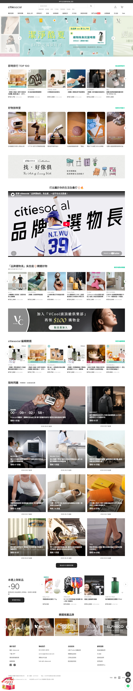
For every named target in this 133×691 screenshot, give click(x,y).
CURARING (31, 89)
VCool (10, 365)
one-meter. (50, 292)
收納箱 (47, 9)
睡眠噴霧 (41, 9)
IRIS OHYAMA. (110, 292)
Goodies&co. (12, 89)
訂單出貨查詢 (72, 657)
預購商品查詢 (72, 654)
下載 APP (12, 654)
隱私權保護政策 (14, 657)
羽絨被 (68, 9)
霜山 (107, 89)
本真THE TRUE (110, 597)
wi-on (10, 292)
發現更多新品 (16, 600)
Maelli (88, 365)
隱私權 (48, 679)
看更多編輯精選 (120, 341)
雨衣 (52, 9)
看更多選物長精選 (119, 267)
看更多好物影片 (120, 108)
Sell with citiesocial (45, 661)
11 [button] (73, 57)
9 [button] (70, 57)
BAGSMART (90, 89)
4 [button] (62, 57)
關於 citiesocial (14, 650)
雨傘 (73, 9)
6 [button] (65, 57)
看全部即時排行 (120, 66)
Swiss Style (70, 292)
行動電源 (62, 9)
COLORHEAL (32, 292)
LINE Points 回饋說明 (74, 650)
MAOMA (69, 89)
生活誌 (99, 654)
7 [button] (67, 57)
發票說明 (100, 661)
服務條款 (12, 661)
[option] (66, 36)
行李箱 (56, 9)
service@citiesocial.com (46, 654)
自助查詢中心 (101, 665)
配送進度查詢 (72, 661)
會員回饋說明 (101, 650)
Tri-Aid (89, 292)
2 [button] (59, 57)
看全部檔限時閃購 (66, 565)
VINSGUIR (67, 597)
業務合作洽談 (43, 657)
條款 (53, 679)
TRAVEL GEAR (51, 89)
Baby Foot (46, 597)
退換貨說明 (100, 657)
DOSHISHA (87, 597)
